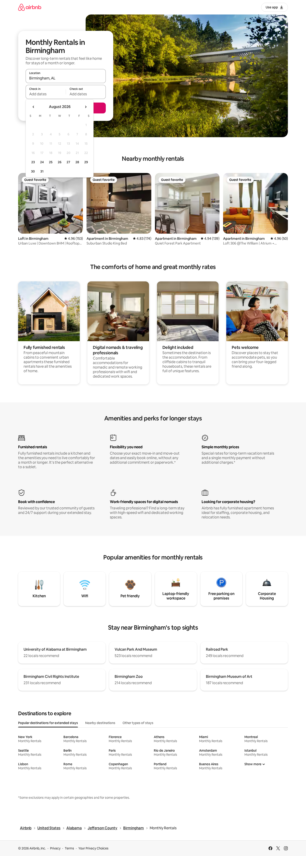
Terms (69, 848)
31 (41, 171)
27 (68, 162)
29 (86, 162)
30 (33, 171)
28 (77, 162)
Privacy (55, 848)
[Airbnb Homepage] (29, 7)
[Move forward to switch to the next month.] (85, 107)
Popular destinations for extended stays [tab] (48, 723)
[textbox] (45, 94)
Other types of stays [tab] (138, 723)
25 (51, 162)
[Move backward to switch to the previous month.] (33, 107)
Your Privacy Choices (93, 848)
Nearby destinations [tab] (100, 723)
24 (42, 162)
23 (33, 162)
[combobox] (65, 78)
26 (59, 162)
